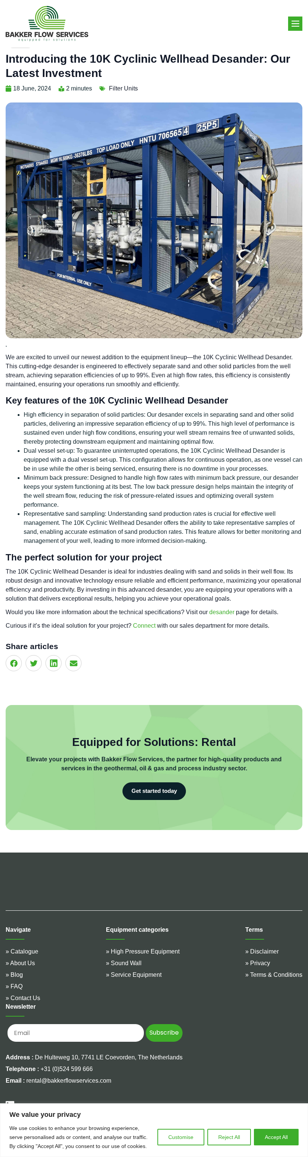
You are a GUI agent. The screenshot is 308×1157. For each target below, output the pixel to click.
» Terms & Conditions (273, 975)
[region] (154, 1130)
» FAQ (14, 986)
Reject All (229, 1137)
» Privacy (257, 963)
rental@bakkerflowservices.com (58, 1080)
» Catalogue (22, 951)
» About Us (20, 963)
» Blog (14, 975)
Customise (180, 1137)
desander (221, 612)
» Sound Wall (124, 963)
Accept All (276, 1137)
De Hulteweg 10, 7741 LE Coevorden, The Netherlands (109, 1057)
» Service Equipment (134, 975)
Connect (144, 625)
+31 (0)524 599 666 (49, 1069)
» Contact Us (23, 998)
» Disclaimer (262, 951)
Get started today (154, 791)
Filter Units (123, 88)
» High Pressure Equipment (143, 951)
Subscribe (164, 1032)
